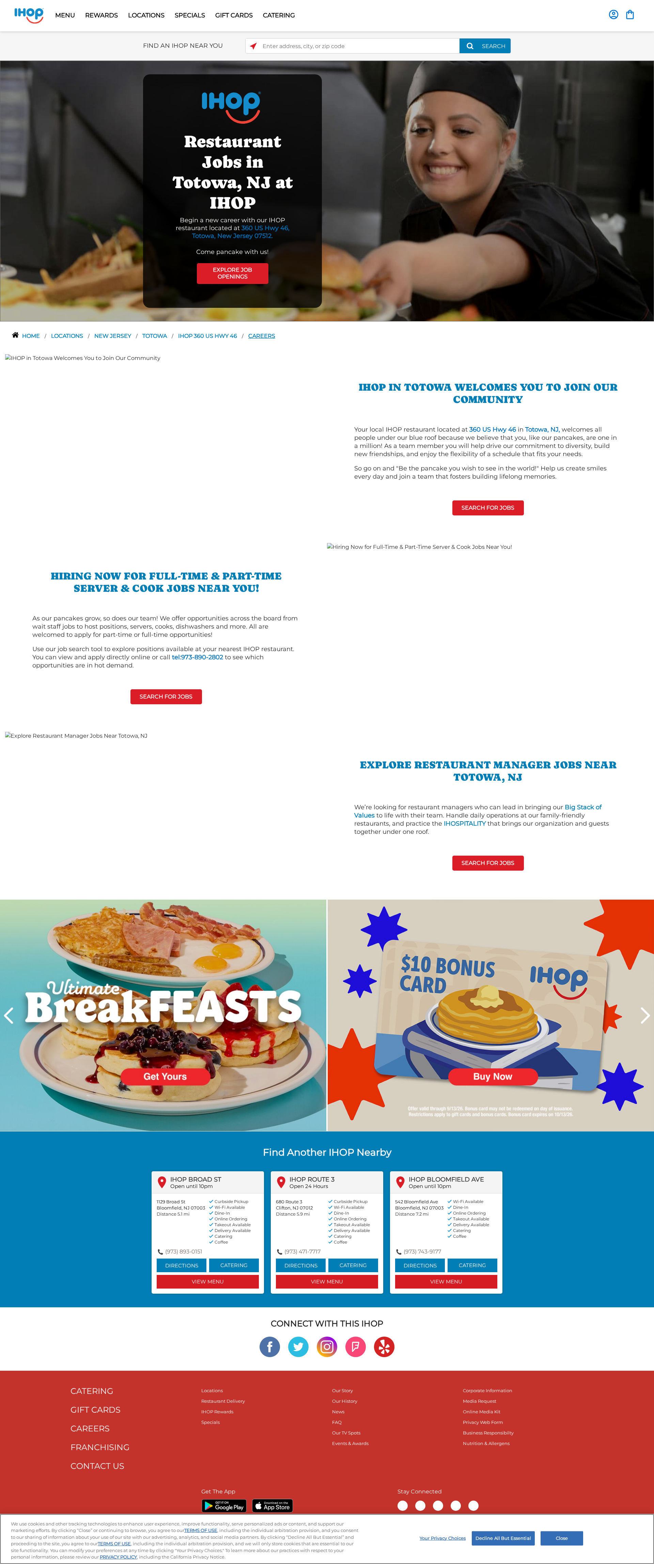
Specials (210, 1422)
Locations (67, 336)
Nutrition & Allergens (486, 1443)
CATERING (279, 15)
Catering (234, 1265)
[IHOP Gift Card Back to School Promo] (491, 1015)
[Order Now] (630, 14)
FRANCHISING (100, 1447)
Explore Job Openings (232, 273)
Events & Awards (350, 1443)
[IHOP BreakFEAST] (163, 1015)
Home (31, 336)
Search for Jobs (488, 508)
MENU (65, 15)
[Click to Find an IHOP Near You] (253, 46)
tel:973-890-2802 (197, 657)
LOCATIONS (146, 15)
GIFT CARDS (234, 15)
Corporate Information (487, 1390)
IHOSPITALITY (465, 823)
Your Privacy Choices (443, 1538)
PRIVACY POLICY (118, 1557)
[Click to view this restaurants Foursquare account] (355, 1346)
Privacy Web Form (483, 1422)
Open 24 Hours (309, 1186)
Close (562, 1538)
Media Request (479, 1401)
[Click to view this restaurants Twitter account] (298, 1346)
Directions (181, 1265)
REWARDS (101, 15)
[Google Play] (224, 1506)
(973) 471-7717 (302, 1251)
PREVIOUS (8, 1015)
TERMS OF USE (200, 1530)
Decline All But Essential (503, 1538)
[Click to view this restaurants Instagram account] (327, 1346)
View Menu (208, 1281)
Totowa (155, 336)
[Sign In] (613, 14)
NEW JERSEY (113, 336)
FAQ (337, 1422)
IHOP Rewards (217, 1411)
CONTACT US (97, 1466)
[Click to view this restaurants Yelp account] (384, 1346)
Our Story (342, 1390)
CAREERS (90, 1428)
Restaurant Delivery (223, 1401)
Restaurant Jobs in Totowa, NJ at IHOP (232, 172)
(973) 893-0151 (183, 1251)
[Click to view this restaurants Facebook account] (270, 1346)
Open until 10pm (191, 1186)
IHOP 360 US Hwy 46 (208, 336)
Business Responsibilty (488, 1432)
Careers (261, 336)
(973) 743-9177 (422, 1251)
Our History (344, 1401)
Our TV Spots (346, 1432)
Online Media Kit (481, 1411)
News (338, 1411)
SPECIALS (190, 15)
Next (645, 1015)
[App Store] (272, 1506)
